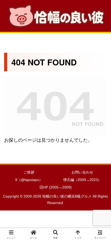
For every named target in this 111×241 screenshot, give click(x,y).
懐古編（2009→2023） (82, 180)
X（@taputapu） (29, 180)
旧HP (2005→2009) (55, 187)
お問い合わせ (82, 172)
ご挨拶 (28, 172)
